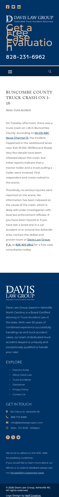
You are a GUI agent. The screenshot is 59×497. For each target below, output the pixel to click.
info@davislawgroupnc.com (27, 422)
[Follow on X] (13, 437)
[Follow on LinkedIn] (18, 437)
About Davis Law (22, 375)
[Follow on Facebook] (8, 437)
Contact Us (19, 394)
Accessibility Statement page (27, 472)
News (9, 109)
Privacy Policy (20, 389)
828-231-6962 (25, 57)
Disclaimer (19, 384)
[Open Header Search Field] (50, 71)
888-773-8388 (19, 417)
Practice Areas (21, 370)
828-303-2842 (24, 244)
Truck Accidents (22, 380)
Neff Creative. (33, 495)
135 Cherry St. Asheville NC (25, 411)
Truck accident (22, 109)
